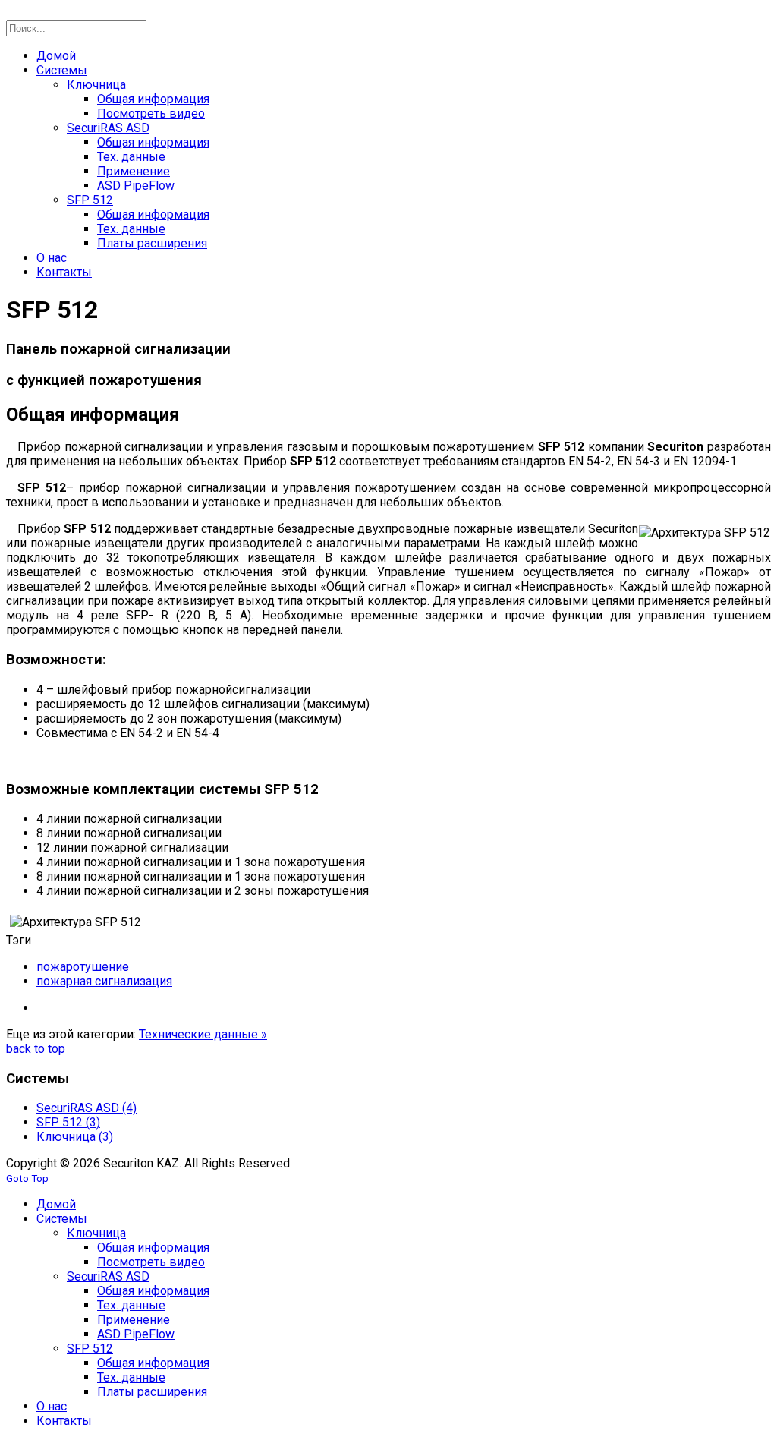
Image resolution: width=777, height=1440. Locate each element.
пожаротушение (82, 966)
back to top (35, 1048)
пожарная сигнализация (104, 981)
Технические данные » (203, 1034)
